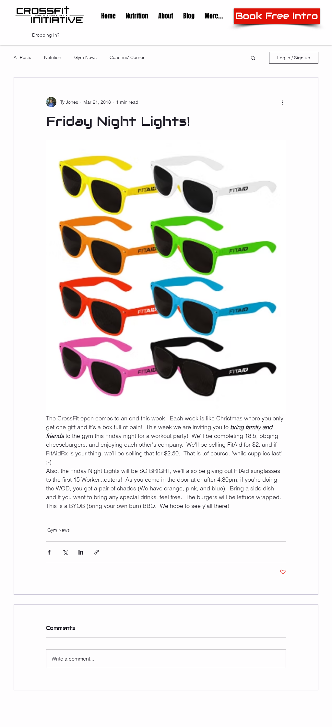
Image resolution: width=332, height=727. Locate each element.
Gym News (85, 57)
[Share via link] (97, 552)
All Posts (22, 57)
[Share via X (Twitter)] (65, 552)
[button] (165, 16)
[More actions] (282, 102)
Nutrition (52, 57)
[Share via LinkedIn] (81, 552)
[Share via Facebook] (49, 552)
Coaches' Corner (127, 57)
